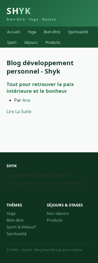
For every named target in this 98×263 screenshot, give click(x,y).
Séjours (31, 42)
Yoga (32, 31)
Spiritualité (78, 31)
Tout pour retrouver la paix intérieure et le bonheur (40, 87)
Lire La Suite (19, 111)
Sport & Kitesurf (21, 226)
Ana (26, 100)
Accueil (13, 31)
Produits (52, 42)
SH (31, 13)
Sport (12, 42)
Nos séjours (58, 213)
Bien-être (52, 31)
